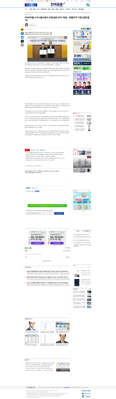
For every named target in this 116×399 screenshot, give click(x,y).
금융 (49, 9)
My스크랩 (81, 0)
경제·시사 (62, 9)
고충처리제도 (78, 387)
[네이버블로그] (38, 0)
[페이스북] (34, 0)
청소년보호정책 (73, 387)
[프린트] (26, 29)
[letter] (53, 0)
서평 (82, 267)
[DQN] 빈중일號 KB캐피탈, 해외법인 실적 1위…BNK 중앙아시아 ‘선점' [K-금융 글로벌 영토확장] (45, 152)
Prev (75, 202)
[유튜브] (48, 0)
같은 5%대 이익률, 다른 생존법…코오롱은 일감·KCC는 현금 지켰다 (40, 363)
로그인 (72, 0)
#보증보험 (33, 150)
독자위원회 (57, 387)
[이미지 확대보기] (65, 37)
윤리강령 (53, 387)
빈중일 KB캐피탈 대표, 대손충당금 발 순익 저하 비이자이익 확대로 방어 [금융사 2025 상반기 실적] (45, 158)
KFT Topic (74, 9)
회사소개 (39, 387)
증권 (34, 9)
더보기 (89, 71)
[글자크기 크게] (31, 29)
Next (90, 202)
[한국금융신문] (28, 0)
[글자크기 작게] (29, 29)
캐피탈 (29, 14)
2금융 (56, 9)
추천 (76, 267)
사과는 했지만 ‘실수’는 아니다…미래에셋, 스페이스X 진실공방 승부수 (39, 368)
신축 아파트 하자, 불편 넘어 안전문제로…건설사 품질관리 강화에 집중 (39, 364)
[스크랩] (33, 29)
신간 (88, 267)
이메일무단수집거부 (85, 387)
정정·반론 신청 (48, 387)
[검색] (89, 9)
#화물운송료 (42, 150)
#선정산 (37, 150)
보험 (53, 9)
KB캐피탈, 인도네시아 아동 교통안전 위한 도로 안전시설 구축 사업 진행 (40, 160)
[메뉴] (26, 9)
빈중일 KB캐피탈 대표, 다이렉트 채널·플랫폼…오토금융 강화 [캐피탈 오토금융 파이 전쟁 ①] (44, 154)
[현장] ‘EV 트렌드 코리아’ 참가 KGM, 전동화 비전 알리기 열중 (37, 366)
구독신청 (67, 0)
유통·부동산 (43, 9)
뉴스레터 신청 (59, 213)
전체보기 (37, 191)
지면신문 (86, 0)
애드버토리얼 (75, 289)
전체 (31, 9)
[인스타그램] (43, 0)
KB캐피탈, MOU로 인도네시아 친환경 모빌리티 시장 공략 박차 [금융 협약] (40, 156)
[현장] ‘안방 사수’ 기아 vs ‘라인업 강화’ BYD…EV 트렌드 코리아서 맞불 (39, 370)
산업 (38, 9)
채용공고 (61, 387)
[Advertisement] (35, 89)
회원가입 (76, 0)
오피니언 (68, 9)
